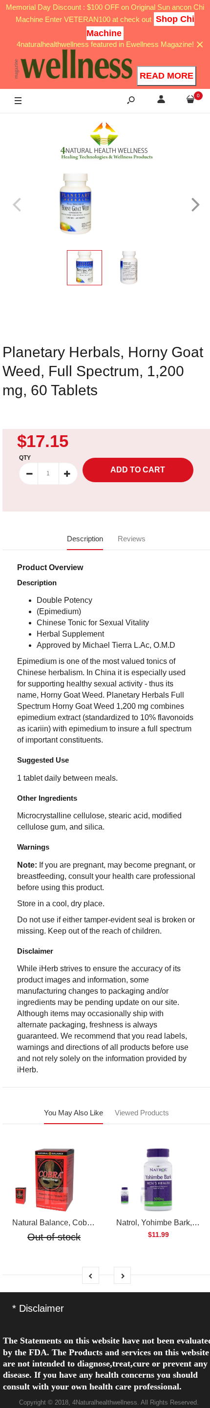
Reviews (132, 538)
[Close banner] (200, 44)
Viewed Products (142, 1113)
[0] (190, 100)
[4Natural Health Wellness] (106, 141)
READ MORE (166, 76)
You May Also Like (73, 1113)
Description (85, 538)
